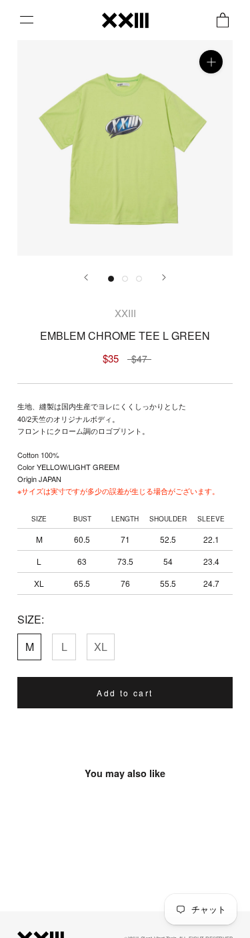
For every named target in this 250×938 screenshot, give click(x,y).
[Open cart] (222, 20)
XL (100, 646)
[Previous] (86, 277)
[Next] (164, 277)
